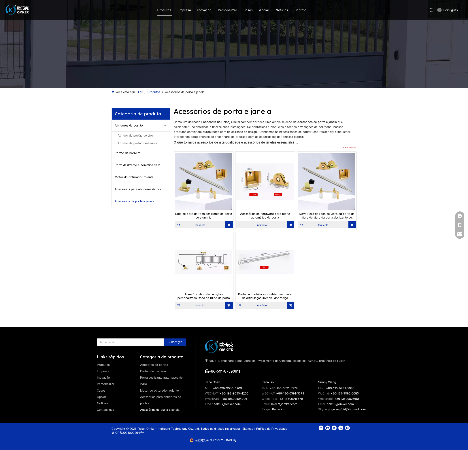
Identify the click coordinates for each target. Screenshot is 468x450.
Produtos (164, 10)
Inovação (204, 10)
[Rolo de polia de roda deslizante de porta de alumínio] (203, 181)
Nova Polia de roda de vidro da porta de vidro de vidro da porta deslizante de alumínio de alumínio (326, 215)
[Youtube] (340, 427)
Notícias (282, 10)
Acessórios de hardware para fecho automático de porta (265, 215)
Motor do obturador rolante (134, 177)
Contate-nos (105, 409)
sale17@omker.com (284, 404)
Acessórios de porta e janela (134, 201)
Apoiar (264, 10)
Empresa (184, 10)
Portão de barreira (127, 153)
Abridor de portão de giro (135, 135)
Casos (248, 10)
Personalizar (227, 10)
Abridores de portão (129, 125)
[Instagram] (347, 427)
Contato (301, 10)
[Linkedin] (327, 427)
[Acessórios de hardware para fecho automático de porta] (265, 181)
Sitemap (248, 428)
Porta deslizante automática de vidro (140, 165)
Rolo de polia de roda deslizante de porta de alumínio (203, 215)
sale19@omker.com (340, 404)
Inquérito (200, 224)
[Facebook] (321, 427)
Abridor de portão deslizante (137, 143)
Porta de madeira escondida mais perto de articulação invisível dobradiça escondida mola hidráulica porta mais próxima (265, 296)
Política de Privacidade (272, 428)
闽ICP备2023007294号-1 (129, 432)
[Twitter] (334, 427)
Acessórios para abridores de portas (140, 189)
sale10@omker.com (227, 404)
